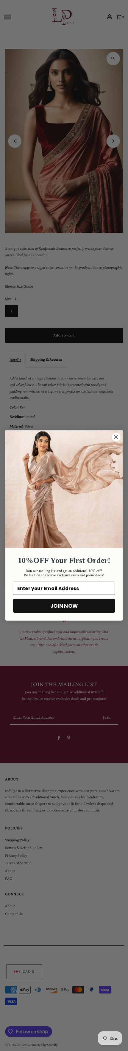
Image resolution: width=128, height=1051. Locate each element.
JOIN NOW (64, 605)
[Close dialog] (116, 437)
